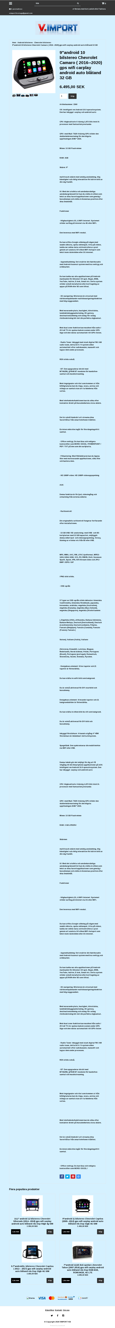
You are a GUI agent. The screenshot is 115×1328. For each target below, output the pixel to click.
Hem (14, 43)
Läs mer (15, 1232)
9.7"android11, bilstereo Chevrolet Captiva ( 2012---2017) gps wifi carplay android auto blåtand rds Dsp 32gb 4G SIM (32, 1268)
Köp (72, 96)
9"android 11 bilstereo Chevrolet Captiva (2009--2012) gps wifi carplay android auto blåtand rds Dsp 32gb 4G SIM (82, 1221)
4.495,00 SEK (82, 1275)
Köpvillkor (49, 1310)
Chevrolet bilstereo (42, 43)
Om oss (66, 1310)
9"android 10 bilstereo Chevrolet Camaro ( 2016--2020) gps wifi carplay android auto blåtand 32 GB (55, 45)
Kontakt (58, 1310)
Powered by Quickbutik (57, 1325)
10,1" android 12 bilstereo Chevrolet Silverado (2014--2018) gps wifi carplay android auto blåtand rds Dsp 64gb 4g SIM (32, 1221)
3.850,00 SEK (32, 1274)
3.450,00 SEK (82, 1226)
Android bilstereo (25, 43)
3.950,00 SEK (32, 1226)
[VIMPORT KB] (57, 28)
